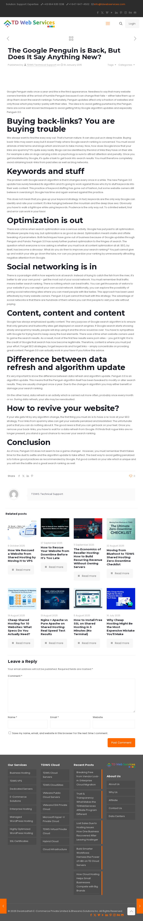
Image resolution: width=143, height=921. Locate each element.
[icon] (135, 13)
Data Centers (117, 816)
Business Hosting (20, 773)
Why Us (113, 792)
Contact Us (115, 808)
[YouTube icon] (111, 13)
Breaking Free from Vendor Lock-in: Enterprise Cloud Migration (88, 778)
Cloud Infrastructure (55, 849)
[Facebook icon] (97, 13)
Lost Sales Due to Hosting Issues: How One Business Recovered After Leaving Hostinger (88, 831)
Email (54, 717)
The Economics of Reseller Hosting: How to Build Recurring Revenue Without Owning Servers (88, 558)
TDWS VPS (16, 781)
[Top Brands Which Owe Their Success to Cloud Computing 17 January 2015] (3, 906)
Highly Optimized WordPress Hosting (21, 831)
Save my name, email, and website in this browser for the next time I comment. (60, 733)
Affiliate (113, 800)
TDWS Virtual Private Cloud (55, 831)
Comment (15, 676)
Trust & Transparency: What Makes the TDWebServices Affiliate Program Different (87, 804)
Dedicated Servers (21, 789)
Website (98, 717)
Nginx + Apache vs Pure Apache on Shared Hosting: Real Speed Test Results (54, 627)
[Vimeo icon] (107, 13)
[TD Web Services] (29, 23)
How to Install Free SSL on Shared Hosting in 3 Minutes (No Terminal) (88, 627)
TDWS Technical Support (41, 65)
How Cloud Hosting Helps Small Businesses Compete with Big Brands (88, 882)
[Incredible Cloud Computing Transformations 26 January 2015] (139, 906)
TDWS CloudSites (53, 785)
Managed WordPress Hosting (21, 819)
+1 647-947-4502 (79, 4)
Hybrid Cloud (50, 841)
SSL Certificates (19, 841)
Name (12, 717)
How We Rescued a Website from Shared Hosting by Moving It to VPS (22, 555)
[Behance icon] (130, 13)
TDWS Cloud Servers (50, 775)
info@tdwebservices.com (109, 4)
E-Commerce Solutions (18, 799)
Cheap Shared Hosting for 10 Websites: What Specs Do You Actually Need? (20, 627)
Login (132, 23)
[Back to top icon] (131, 911)
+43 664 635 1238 (53, 4)
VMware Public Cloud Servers (52, 795)
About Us (114, 784)
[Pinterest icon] (121, 13)
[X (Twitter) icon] (102, 13)
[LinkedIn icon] (116, 13)
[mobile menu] (108, 23)
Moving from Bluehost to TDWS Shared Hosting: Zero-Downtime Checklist (120, 557)
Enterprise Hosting (21, 809)
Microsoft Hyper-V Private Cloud (54, 819)
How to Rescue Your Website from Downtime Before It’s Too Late (55, 553)
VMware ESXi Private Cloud (55, 807)
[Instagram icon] (125, 13)
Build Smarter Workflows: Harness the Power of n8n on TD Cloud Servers (88, 857)
